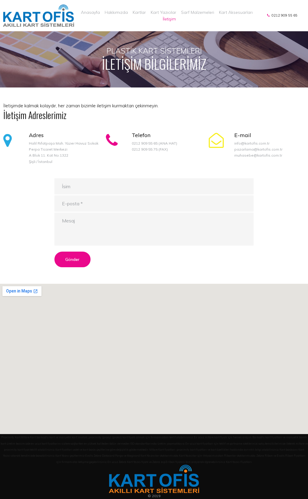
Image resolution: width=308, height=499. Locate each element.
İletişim (169, 19)
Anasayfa (90, 12)
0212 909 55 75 (145, 149)
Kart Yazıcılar (163, 12)
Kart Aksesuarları (236, 12)
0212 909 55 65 (283, 15)
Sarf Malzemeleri (197, 12)
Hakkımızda (116, 12)
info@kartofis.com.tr (252, 143)
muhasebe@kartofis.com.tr (258, 155)
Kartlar (139, 12)
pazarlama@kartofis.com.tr (258, 149)
